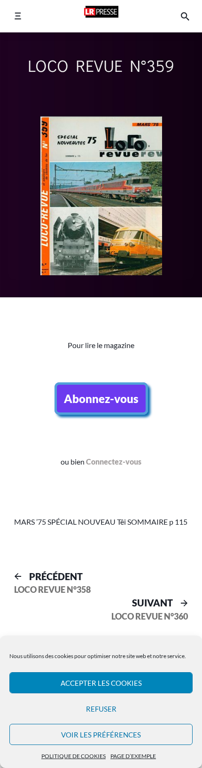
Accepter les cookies (101, 683)
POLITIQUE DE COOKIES (73, 756)
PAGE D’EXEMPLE (133, 756)
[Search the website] (185, 16)
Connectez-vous (113, 461)
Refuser (101, 709)
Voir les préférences (101, 734)
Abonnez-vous (101, 398)
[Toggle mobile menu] (17, 16)
